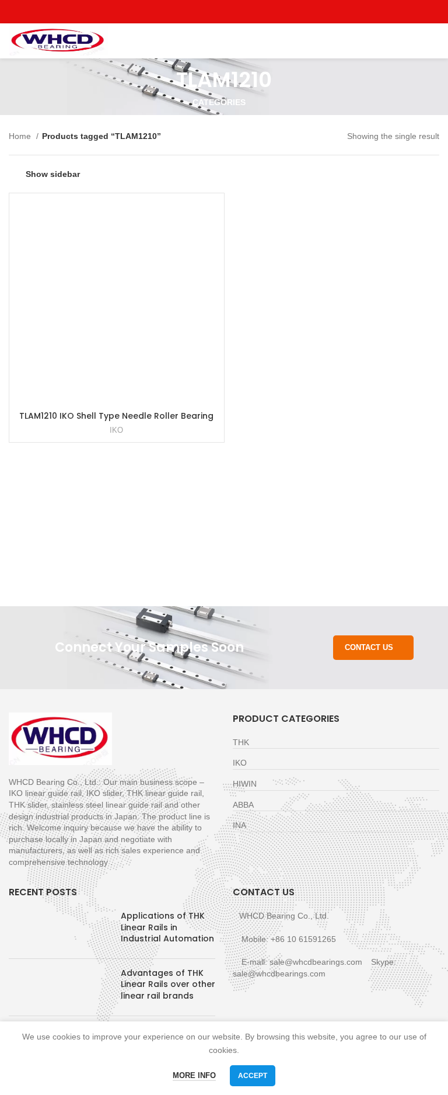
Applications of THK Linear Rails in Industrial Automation (167, 927)
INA (239, 825)
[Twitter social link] (211, 11)
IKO (116, 430)
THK (241, 742)
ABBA (243, 804)
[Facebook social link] (197, 11)
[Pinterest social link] (251, 11)
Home (21, 136)
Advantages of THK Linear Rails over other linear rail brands (168, 984)
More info (194, 1075)
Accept (252, 1076)
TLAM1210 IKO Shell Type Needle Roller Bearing (116, 416)
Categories (219, 102)
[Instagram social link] (224, 11)
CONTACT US (369, 647)
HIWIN (245, 783)
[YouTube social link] (237, 11)
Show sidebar (53, 174)
